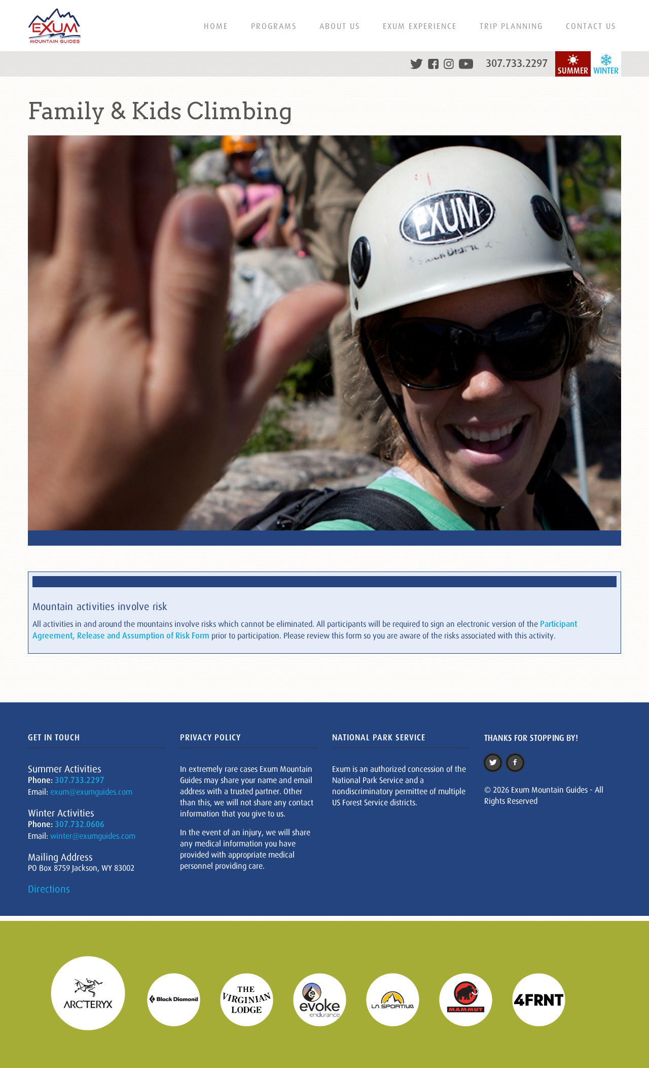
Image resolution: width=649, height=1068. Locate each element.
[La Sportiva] (399, 999)
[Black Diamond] (180, 999)
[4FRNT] (545, 999)
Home (216, 25)
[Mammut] (472, 999)
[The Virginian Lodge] (253, 999)
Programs (274, 25)
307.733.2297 (517, 63)
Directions (49, 889)
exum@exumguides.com (91, 791)
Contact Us (591, 25)
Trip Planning (511, 25)
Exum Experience (420, 25)
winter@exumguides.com (92, 835)
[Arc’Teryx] (94, 999)
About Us (339, 25)
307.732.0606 (79, 824)
